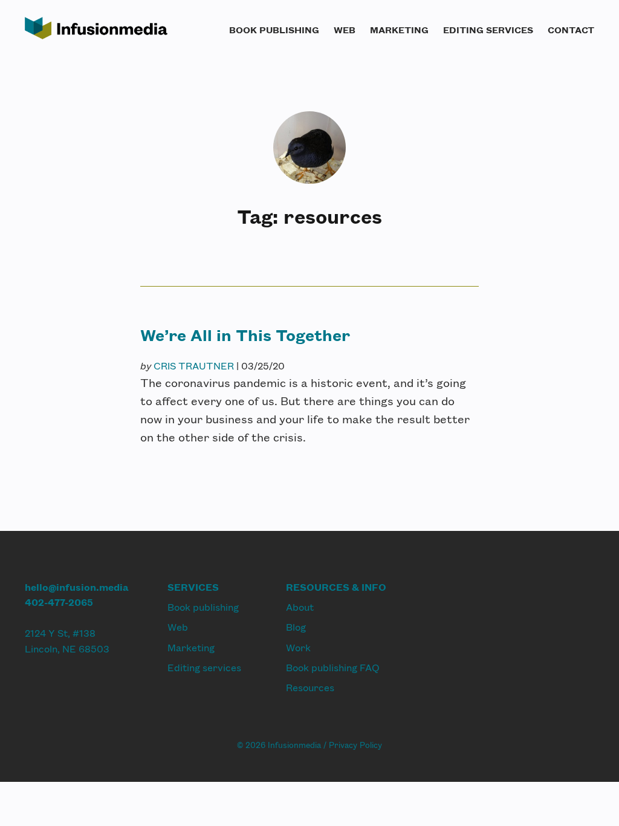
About (300, 606)
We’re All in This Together (245, 334)
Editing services (488, 30)
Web (344, 30)
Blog (296, 626)
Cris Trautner (194, 365)
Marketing (399, 30)
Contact (571, 30)
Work (298, 647)
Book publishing (274, 30)
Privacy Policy (355, 745)
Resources (310, 687)
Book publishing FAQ (333, 667)
